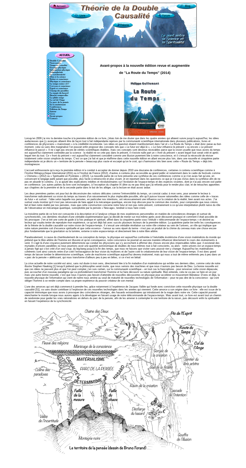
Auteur (52, 111)
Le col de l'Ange (57, 100)
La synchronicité (57, 75)
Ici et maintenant (57, 105)
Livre (52, 114)
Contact (53, 118)
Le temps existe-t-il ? (59, 84)
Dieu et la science (57, 77)
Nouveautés (55, 63)
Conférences (55, 107)
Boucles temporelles (58, 95)
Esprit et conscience (58, 88)
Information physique (59, 70)
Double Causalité (57, 61)
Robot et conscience (58, 79)
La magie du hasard (58, 93)
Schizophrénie (56, 72)
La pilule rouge (56, 98)
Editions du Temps (58, 109)
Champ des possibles (59, 91)
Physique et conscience (60, 81)
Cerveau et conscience (59, 86)
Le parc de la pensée (59, 102)
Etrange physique (57, 68)
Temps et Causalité (58, 65)
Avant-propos (55, 116)
